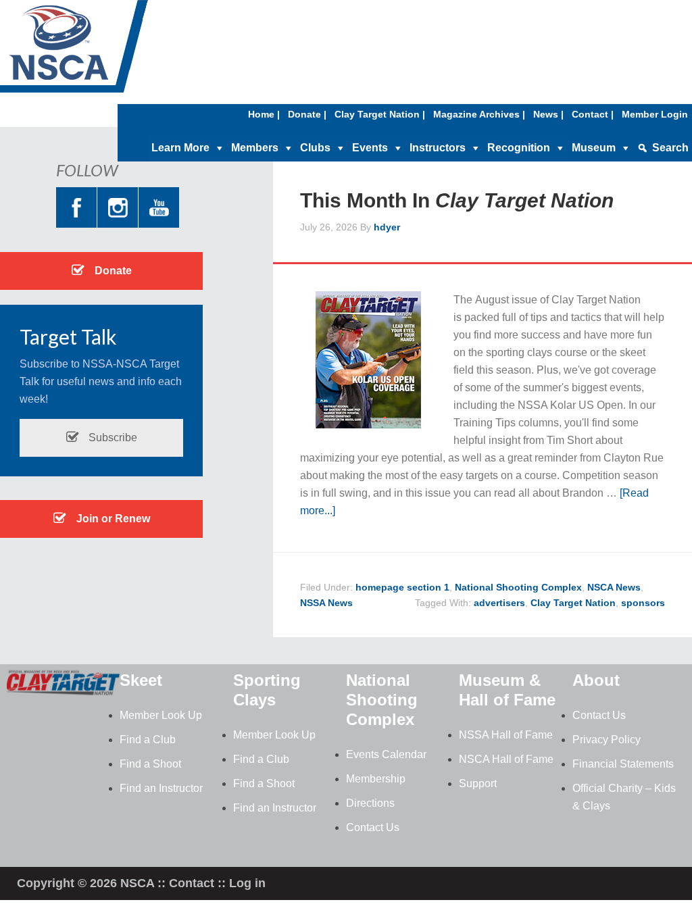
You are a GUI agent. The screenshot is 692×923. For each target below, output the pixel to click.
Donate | (307, 114)
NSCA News (614, 587)
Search (670, 147)
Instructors (438, 147)
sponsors (643, 602)
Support (478, 783)
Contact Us (372, 827)
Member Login (655, 114)
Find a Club (148, 739)
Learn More (180, 147)
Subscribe (111, 437)
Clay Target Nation (573, 602)
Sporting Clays (267, 690)
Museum (594, 147)
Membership (375, 778)
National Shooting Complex (518, 587)
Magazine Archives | (479, 114)
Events (370, 147)
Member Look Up (161, 715)
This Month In (457, 200)
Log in (247, 883)
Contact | (593, 114)
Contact (191, 883)
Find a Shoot (150, 764)
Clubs (315, 147)
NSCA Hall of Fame (506, 759)
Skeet (141, 680)
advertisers (499, 602)
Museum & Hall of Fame (507, 690)
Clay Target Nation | (380, 114)
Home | (264, 114)
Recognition (518, 147)
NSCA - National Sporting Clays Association (108, 50)
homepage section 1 (402, 587)
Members (254, 147)
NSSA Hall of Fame (506, 735)
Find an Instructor (161, 788)
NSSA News (326, 602)
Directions (370, 803)
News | (548, 114)
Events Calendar (386, 754)
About (596, 680)
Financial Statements (623, 764)
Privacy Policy (606, 739)
